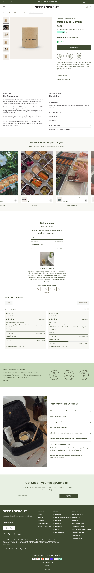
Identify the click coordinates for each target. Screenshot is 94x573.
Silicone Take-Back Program (81, 530)
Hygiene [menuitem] (61, 289)
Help (4, 2)
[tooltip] (53, 268)
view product (37, 205)
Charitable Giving (78, 527)
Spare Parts (76, 517)
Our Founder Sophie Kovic (62, 517)
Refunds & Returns (78, 533)
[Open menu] (4, 7)
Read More (60, 70)
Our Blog (56, 530)
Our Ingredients (58, 533)
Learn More (5, 380)
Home (5, 13)
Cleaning (41, 520)
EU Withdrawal (77, 539)
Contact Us (76, 536)
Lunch (40, 514)
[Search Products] (87, 7)
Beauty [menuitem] (52, 289)
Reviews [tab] (9, 298)
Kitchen (40, 517)
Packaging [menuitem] (47, 293)
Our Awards (57, 520)
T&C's (47, 565)
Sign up (68, 496)
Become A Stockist (78, 523)
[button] (67, 37)
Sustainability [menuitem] (34, 289)
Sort (6, 309)
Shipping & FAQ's (77, 514)
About (10, 2)
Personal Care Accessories (17, 13)
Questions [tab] (19, 298)
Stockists (75, 520)
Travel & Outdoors (44, 527)
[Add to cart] (15, 200)
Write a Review (84, 303)
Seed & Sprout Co (40, 555)
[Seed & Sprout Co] (47, 7)
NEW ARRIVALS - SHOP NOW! (47, 2)
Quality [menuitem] (44, 289)
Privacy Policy (47, 569)
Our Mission (57, 514)
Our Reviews (57, 527)
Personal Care (43, 523)
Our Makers (57, 523)
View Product (72, 205)
